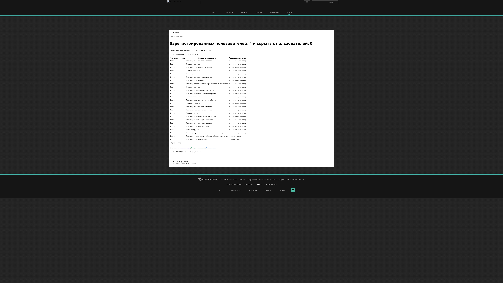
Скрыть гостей (205, 50)
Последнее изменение (238, 58)
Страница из (181, 54)
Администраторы (183, 148)
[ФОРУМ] (289, 9)
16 (200, 54)
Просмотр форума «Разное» (196, 139)
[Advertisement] (251, 23)
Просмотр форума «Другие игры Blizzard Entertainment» (207, 84)
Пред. (173, 143)
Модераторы (211, 148)
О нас (259, 184)
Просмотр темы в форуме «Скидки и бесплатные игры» (207, 136)
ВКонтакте (198, 2)
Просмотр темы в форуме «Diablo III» (200, 90)
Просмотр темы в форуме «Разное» (199, 120)
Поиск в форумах (192, 129)
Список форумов (176, 36)
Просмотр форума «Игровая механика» (201, 116)
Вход (177, 32)
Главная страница (193, 64)
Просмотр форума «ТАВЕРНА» (197, 126)
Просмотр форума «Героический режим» (201, 93)
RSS (193, 2)
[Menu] (307, 2)
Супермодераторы (198, 148)
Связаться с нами (234, 184)
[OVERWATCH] (229, 9)
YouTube (202, 2)
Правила (249, 184)
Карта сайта (271, 184)
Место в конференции (207, 58)
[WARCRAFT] (244, 9)
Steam (212, 2)
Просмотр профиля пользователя (199, 61)
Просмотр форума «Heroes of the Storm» (201, 100)
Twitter (207, 2)
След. (179, 143)
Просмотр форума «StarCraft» (197, 80)
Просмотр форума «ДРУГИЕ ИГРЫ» (199, 67)
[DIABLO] (214, 9)
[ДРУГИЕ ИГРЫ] (274, 9)
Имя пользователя (177, 58)
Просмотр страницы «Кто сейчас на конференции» (205, 133)
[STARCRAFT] (259, 9)
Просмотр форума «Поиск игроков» (199, 110)
